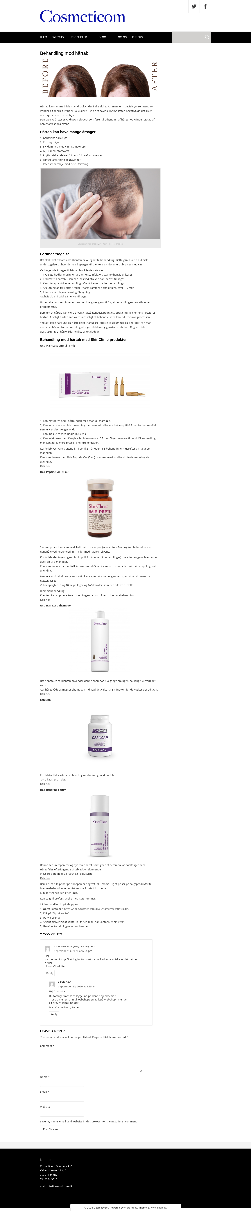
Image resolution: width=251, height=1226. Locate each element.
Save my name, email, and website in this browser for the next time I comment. (88, 1121)
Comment (47, 1046)
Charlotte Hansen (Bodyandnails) (71, 946)
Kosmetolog (49, 48)
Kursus (137, 37)
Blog (102, 37)
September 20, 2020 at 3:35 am (77, 986)
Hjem (43, 37)
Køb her (45, 466)
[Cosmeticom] (83, 21)
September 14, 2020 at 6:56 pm (73, 951)
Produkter (79, 37)
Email (44, 1091)
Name (45, 1077)
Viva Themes (158, 1207)
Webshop (59, 37)
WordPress (130, 1207)
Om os (122, 37)
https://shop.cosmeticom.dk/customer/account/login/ (96, 909)
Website (45, 1106)
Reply (49, 973)
